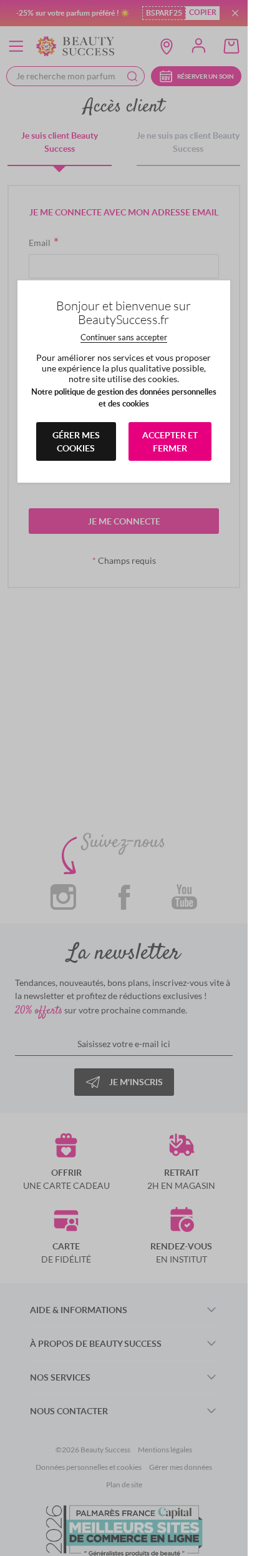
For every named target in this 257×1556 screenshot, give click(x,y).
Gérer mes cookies (76, 441)
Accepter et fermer (170, 441)
